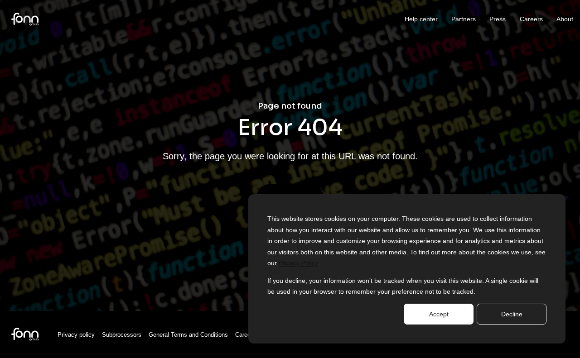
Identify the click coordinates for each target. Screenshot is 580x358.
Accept (439, 314)
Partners (463, 19)
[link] (25, 19)
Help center (421, 19)
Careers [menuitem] (245, 334)
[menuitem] (25, 333)
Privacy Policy (298, 263)
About (564, 19)
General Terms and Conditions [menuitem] (188, 334)
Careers (531, 19)
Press (497, 19)
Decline (511, 314)
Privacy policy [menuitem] (76, 334)
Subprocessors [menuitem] (121, 334)
